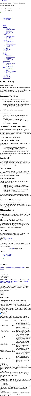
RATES (4, 34)
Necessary (4, 313)
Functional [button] (2, 363)
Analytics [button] (2, 376)
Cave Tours (8, 28)
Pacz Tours (11, 248)
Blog (7, 48)
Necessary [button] (2, 312)
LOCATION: (2, 271)
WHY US (5, 40)
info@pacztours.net (7, 238)
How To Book (9, 37)
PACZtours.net (7, 279)
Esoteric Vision (9, 282)
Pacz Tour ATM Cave (11, 44)
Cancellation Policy (10, 36)
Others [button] (1, 390)
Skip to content (3, 0)
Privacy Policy (9, 281)
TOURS (5, 27)
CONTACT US (6, 50)
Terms (15, 281)
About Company (9, 41)
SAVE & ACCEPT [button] (4, 395)
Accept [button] (10, 290)
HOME (4, 25)
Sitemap (22, 279)
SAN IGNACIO (7, 49)
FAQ (7, 42)
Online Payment (9, 38)
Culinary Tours (9, 32)
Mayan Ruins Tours (10, 29)
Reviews (8, 46)
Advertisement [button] (3, 383)
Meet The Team (9, 45)
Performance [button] (3, 369)
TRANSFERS (6, 33)
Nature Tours (9, 31)
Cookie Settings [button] (4, 290)
